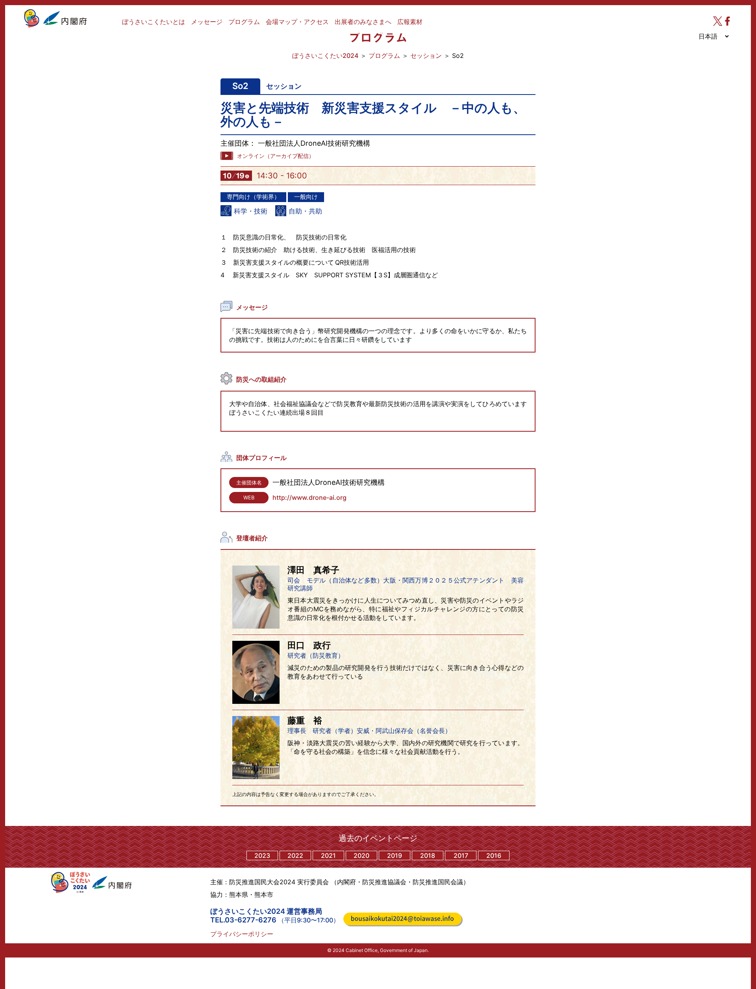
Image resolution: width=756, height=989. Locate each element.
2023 (262, 855)
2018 (427, 855)
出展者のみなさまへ (363, 22)
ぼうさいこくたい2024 (325, 55)
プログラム (244, 22)
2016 (493, 855)
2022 (295, 855)
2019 (394, 855)
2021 (328, 855)
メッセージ (206, 22)
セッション (426, 55)
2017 (461, 855)
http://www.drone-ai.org (309, 497)
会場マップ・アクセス (297, 22)
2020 (361, 855)
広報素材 (409, 22)
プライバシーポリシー (241, 934)
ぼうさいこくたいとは (153, 22)
